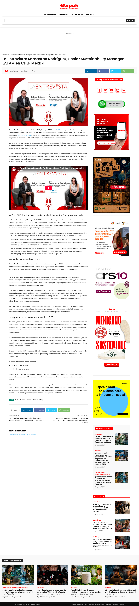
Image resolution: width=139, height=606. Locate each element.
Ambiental (98, 434)
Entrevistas (5, 54)
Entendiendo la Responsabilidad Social (102, 473)
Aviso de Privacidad (118, 604)
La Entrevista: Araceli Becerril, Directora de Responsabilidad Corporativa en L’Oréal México (27, 419)
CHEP (58, 130)
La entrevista (37, 400)
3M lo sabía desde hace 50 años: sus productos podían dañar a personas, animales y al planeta (102, 543)
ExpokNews (14, 71)
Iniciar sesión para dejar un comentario (23, 434)
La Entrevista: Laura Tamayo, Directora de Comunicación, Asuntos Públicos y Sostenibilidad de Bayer (69, 420)
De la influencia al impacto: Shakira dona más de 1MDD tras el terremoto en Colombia (102, 525)
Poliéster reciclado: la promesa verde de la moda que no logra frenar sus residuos (104, 439)
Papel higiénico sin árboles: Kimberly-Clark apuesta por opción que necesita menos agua (86, 592)
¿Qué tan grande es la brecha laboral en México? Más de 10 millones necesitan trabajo (102, 508)
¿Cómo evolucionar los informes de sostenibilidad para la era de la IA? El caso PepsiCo (104, 480)
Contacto (108, 604)
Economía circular (25, 400)
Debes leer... (97, 502)
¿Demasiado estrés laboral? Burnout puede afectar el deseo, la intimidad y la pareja (120, 592)
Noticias (98, 450)
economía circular (24, 135)
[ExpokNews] (7, 71)
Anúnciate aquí (99, 604)
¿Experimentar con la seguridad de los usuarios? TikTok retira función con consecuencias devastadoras (51, 592)
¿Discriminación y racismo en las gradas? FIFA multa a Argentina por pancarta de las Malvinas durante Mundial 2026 (103, 458)
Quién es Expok (89, 604)
